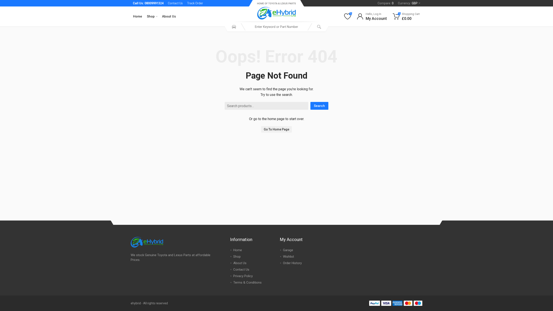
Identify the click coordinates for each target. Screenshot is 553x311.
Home (137, 16)
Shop (151, 16)
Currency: (408, 3)
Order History (292, 263)
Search (319, 106)
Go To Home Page (276, 129)
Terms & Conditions (247, 282)
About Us (169, 16)
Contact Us (175, 3)
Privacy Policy (243, 276)
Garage (288, 250)
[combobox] (276, 26)
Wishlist (288, 257)
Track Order (195, 3)
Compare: (386, 3)
